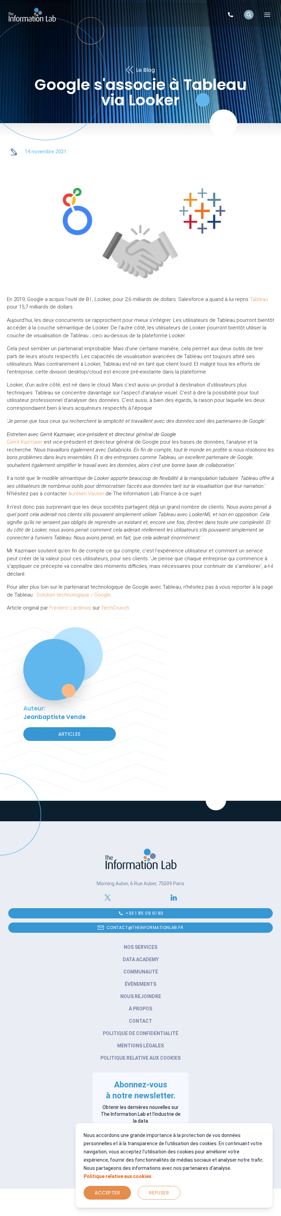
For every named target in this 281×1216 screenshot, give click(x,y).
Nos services (140, 947)
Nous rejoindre (140, 996)
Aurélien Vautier (86, 494)
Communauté (140, 972)
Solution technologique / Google (73, 595)
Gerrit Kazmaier (24, 442)
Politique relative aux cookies (117, 1176)
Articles (69, 734)
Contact (140, 1021)
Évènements (140, 984)
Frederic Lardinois (70, 608)
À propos (140, 1008)
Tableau (259, 299)
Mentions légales (140, 1045)
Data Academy (141, 959)
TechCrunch (115, 608)
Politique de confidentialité (140, 1033)
